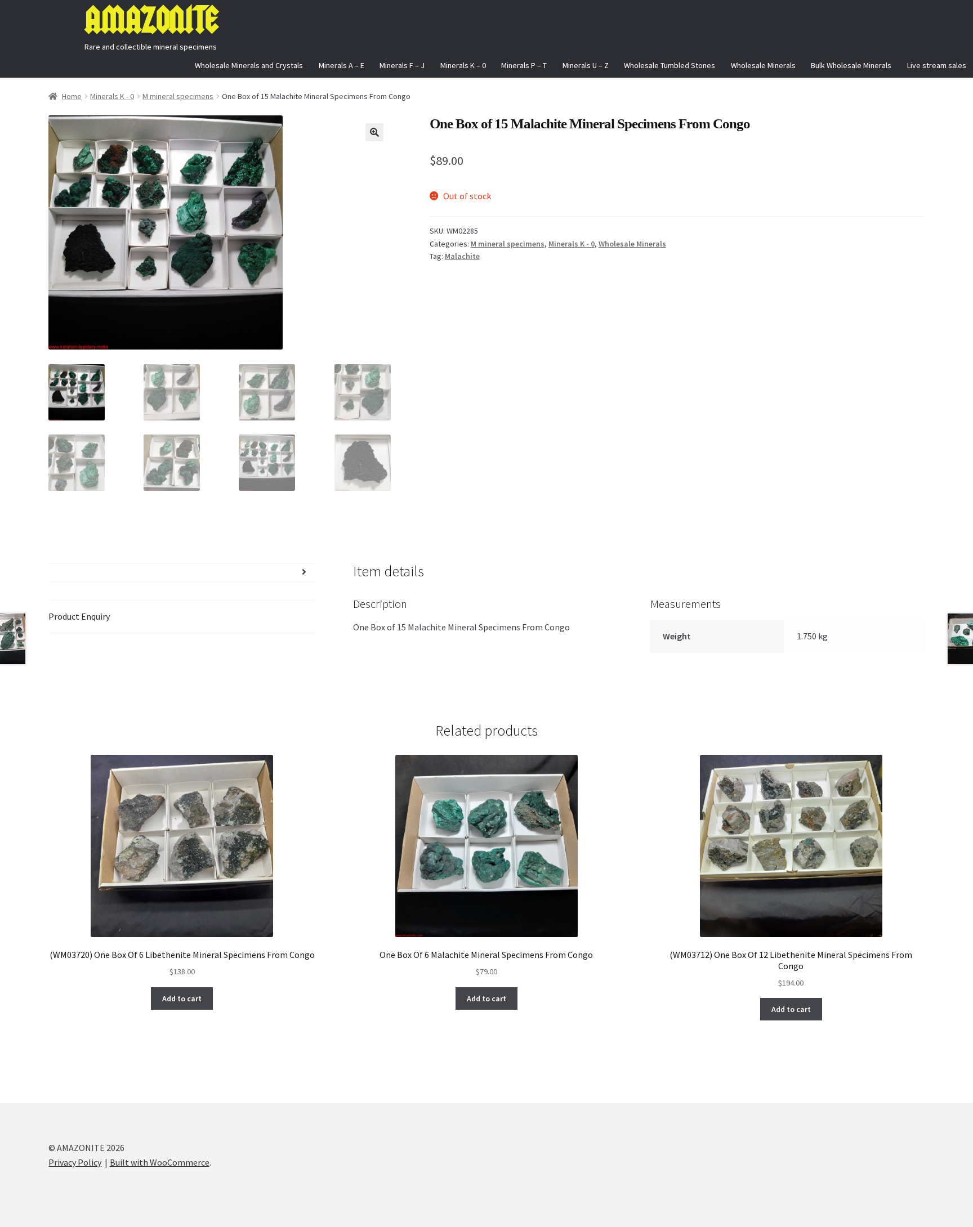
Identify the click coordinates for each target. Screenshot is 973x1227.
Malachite (462, 256)
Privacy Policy (74, 1162)
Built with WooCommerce (159, 1162)
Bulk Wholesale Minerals (851, 65)
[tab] (181, 572)
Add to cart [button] (182, 998)
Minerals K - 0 (112, 96)
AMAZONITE (151, 20)
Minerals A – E (341, 65)
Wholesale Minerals (763, 65)
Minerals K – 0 (463, 65)
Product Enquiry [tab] (79, 616)
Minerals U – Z (586, 65)
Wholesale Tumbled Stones (669, 65)
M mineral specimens (177, 96)
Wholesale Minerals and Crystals (249, 65)
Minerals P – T (524, 65)
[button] (374, 132)
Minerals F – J (402, 65)
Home (72, 96)
